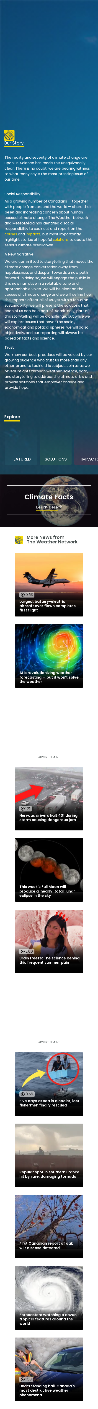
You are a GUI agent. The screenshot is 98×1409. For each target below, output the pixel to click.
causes (11, 234)
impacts (33, 234)
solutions (61, 239)
